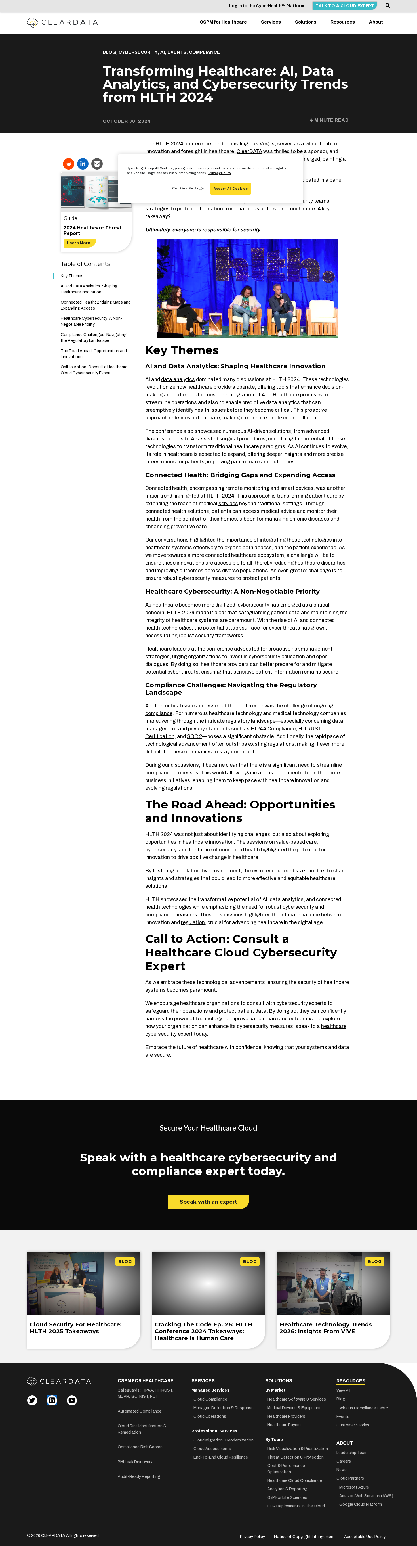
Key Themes (72, 276)
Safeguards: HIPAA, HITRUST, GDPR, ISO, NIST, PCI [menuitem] (145, 1393)
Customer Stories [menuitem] (352, 1425)
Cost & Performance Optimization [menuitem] (286, 1469)
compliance (158, 713)
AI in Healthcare (280, 395)
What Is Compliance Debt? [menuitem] (363, 1408)
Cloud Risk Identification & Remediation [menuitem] (142, 1429)
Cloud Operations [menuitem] (209, 1416)
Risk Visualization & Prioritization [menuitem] (297, 1449)
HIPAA (258, 729)
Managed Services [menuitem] (210, 1390)
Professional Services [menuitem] (214, 1431)
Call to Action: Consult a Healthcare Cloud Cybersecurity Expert (94, 370)
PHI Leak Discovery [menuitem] (135, 1462)
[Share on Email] (97, 164)
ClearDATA (249, 151)
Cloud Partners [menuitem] (350, 1478)
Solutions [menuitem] (305, 22)
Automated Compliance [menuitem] (139, 1411)
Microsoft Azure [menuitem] (354, 1487)
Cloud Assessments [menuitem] (212, 1449)
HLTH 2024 (169, 144)
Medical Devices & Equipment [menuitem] (294, 1408)
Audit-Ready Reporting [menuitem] (139, 1476)
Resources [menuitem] (342, 22)
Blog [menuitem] (340, 1399)
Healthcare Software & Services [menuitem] (296, 1399)
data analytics (178, 379)
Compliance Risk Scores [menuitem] (140, 1447)
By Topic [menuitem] (274, 1440)
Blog (109, 52)
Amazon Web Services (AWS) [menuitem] (364, 1496)
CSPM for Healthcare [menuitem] (223, 22)
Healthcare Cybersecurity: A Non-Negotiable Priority (91, 321)
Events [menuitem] (342, 1417)
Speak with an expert (208, 1202)
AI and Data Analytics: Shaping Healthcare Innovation (89, 289)
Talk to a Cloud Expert (344, 5)
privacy (196, 729)
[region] (210, 178)
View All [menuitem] (343, 1390)
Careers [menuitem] (343, 1461)
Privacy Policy (219, 173)
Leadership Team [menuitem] (351, 1453)
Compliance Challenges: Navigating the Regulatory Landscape (94, 338)
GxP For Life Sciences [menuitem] (287, 1497)
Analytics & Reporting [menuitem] (287, 1489)
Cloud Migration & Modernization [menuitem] (223, 1440)
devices (304, 488)
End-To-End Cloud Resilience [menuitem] (220, 1457)
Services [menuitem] (271, 22)
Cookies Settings (188, 188)
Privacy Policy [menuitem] (252, 1537)
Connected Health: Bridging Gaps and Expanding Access (95, 305)
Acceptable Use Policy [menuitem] (365, 1537)
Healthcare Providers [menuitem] (286, 1416)
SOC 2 (194, 736)
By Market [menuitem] (275, 1390)
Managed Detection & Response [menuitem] (223, 1408)
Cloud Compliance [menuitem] (210, 1399)
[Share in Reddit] (68, 164)
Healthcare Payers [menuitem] (284, 1425)
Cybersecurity (138, 52)
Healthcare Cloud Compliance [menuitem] (294, 1480)
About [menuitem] (376, 22)
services (228, 503)
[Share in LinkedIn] (83, 164)
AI (162, 52)
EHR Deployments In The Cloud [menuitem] (296, 1506)
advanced (317, 431)
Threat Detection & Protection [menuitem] (295, 1457)
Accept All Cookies (231, 188)
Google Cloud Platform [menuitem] (360, 1504)
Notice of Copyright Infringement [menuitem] (304, 1537)
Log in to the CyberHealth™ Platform (266, 6)
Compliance (204, 52)
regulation (193, 922)
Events (176, 52)
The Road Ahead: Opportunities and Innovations (94, 354)
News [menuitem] (341, 1470)
